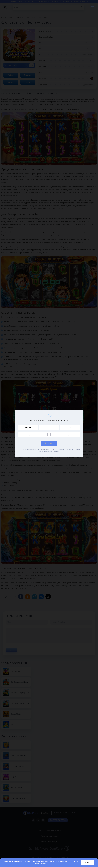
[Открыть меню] (92, 7)
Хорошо (87, 862)
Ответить (49, 443)
